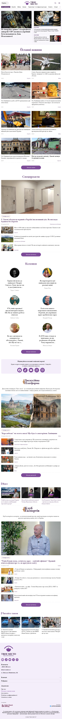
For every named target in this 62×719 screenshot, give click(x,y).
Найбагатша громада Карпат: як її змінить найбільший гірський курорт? (10, 502)
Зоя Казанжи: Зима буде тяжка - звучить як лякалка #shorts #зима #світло (51, 502)
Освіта (50, 7)
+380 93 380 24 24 (5, 667)
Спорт (56, 7)
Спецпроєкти (31, 176)
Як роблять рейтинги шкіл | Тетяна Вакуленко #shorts (30, 501)
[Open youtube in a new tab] (31, 370)
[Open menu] (59, 3)
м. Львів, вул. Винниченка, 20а (9, 672)
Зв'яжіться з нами (6, 697)
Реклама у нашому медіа (8, 691)
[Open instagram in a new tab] (36, 370)
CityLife (13, 7)
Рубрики (4, 681)
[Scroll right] (59, 7)
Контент (4, 677)
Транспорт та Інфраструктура (37, 7)
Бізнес (24, 7)
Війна (19, 7)
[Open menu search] (55, 3)
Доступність (4, 693)
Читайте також (10, 613)
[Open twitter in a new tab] (42, 370)
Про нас (3, 689)
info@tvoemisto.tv (6, 669)
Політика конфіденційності (9, 695)
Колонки (31, 263)
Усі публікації (6, 7)
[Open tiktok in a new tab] (25, 370)
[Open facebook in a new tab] (19, 370)
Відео (5, 484)
